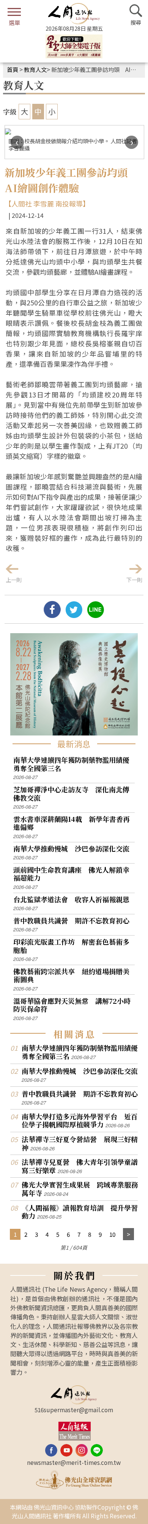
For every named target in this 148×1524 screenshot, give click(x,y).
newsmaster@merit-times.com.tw (74, 1462)
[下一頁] (128, 1234)
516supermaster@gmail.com (74, 1409)
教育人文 (35, 69)
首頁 (12, 69)
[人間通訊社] (74, 13)
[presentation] (17, 142)
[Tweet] (73, 615)
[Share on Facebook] (52, 615)
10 (112, 1234)
